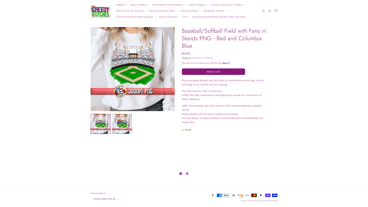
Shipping (186, 58)
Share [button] (188, 130)
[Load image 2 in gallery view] (122, 124)
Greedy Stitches (253, 201)
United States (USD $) (104, 199)
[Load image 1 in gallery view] (101, 124)
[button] (122, 5)
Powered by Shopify (269, 201)
